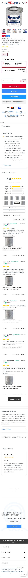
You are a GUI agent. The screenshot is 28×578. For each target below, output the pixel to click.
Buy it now (14, 91)
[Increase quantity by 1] (12, 80)
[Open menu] (2, 3)
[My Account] (23, 3)
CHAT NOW (14, 526)
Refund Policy (6, 429)
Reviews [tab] (6, 215)
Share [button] (6, 255)
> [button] (14, 399)
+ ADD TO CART (14, 86)
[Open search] (20, 3)
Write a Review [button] (15, 208)
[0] (25, 3)
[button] (22, 255)
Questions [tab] (15, 215)
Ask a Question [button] (15, 211)
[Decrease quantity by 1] (3, 80)
